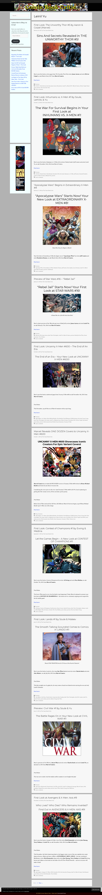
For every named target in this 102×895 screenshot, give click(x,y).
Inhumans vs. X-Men (69, 174)
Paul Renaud (85, 872)
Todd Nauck (50, 269)
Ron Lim (73, 610)
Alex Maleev (38, 697)
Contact (68, 1)
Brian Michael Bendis (51, 418)
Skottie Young (78, 610)
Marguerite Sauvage (71, 786)
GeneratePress (61, 893)
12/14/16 (37, 174)
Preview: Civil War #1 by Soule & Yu (53, 708)
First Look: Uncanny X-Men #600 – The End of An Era (61, 347)
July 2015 (77, 697)
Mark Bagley (38, 610)
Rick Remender (47, 874)
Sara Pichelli (53, 422)
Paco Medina (58, 610)
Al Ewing (37, 608)
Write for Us (53, 1)
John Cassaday (61, 697)
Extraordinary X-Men (48, 268)
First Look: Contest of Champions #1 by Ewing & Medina (60, 529)
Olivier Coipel (83, 86)
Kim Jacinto (59, 86)
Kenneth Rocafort (83, 174)
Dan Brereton (53, 608)
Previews (36, 1)
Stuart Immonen (59, 422)
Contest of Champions (45, 608)
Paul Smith (85, 420)
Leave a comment (39, 89)
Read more (37, 80)
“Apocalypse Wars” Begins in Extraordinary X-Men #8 (61, 186)
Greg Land (55, 697)
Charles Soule (43, 174)
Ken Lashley (70, 268)
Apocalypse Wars (39, 268)
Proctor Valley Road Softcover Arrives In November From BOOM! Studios (18, 69)
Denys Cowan (60, 608)
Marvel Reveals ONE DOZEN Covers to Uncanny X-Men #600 (61, 432)
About (61, 1)
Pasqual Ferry (41, 788)
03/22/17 (37, 86)
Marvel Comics (76, 86)
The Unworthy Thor (45, 87)
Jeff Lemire (76, 174)
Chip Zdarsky (49, 174)
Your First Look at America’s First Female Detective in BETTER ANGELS (19, 83)
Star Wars (81, 335)
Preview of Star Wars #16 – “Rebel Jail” (54, 279)
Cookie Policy (26, 891)
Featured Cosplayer (25, 1)
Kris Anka (47, 420)
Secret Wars (57, 788)
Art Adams (44, 418)
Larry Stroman (76, 268)
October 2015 (52, 610)
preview (38, 87)
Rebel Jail (77, 335)
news (65, 517)
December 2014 (56, 872)
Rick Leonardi (47, 422)
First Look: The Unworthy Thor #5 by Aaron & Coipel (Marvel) (58, 26)
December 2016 (56, 174)
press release (36, 422)
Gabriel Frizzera (67, 608)
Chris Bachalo (60, 418)
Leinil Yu (64, 86)
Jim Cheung (67, 872)
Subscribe (15, 41)
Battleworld (43, 786)
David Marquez (66, 418)
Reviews (44, 1)
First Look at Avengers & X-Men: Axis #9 (55, 797)
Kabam (83, 608)
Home (13, 1)
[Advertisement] (22, 118)
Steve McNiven (70, 788)
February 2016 (38, 335)
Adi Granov (37, 786)
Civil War (55, 786)
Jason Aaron (53, 86)
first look (48, 86)
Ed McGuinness (74, 418)
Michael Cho (48, 175)
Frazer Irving (85, 418)
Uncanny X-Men (67, 422)
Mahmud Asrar (57, 420)
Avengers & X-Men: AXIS (47, 872)
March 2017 (69, 86)
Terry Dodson (42, 337)
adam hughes (38, 418)
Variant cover (72, 519)
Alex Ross (43, 697)
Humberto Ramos (57, 268)
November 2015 (71, 420)
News (36, 514)
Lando (81, 697)
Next (41, 883)
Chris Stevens (43, 86)
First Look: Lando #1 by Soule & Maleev (55, 619)
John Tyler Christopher (53, 335)
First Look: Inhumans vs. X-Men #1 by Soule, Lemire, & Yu (58, 98)
